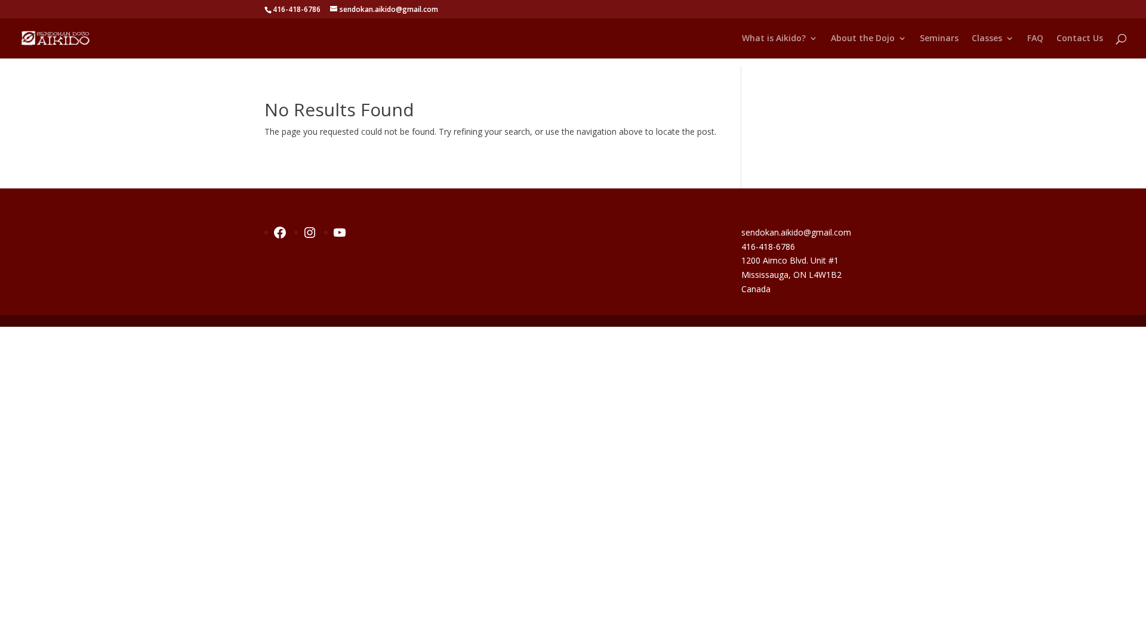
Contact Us (1079, 39)
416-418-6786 (768, 246)
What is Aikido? (774, 39)
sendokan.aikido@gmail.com (796, 232)
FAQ (1035, 39)
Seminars (939, 39)
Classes (987, 39)
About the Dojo (863, 39)
